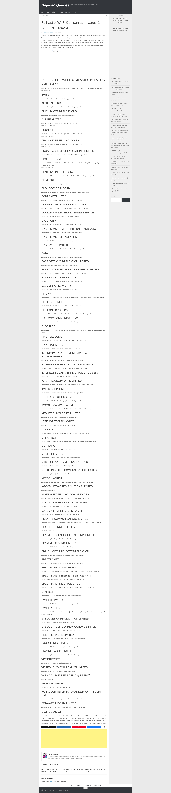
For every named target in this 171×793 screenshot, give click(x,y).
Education (68, 12)
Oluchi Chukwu (48, 32)
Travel (75, 12)
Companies (45, 16)
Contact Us (79, 785)
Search (113, 197)
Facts (47, 12)
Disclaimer (88, 785)
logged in (52, 781)
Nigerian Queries (55, 5)
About (71, 785)
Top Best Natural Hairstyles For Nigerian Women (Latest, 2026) (119, 132)
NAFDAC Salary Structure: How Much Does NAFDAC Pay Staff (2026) (120, 145)
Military (54, 12)
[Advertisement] (74, 738)
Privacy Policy (97, 785)
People (61, 12)
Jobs (42, 12)
